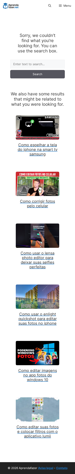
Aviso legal (45, 468)
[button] (49, 5)
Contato (62, 468)
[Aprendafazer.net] (11, 5)
